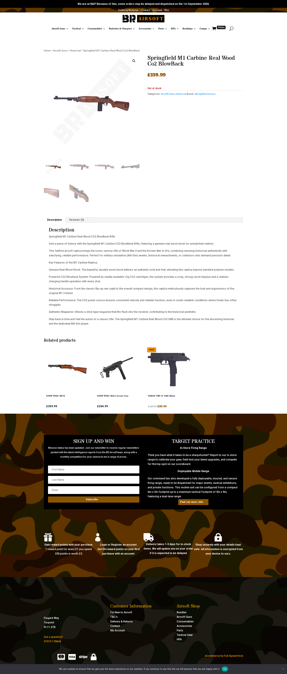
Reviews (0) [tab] (76, 219)
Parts (161, 28)
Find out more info (191, 502)
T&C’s (114, 616)
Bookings (188, 28)
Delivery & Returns (121, 621)
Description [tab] (54, 219)
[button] (134, 61)
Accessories (145, 28)
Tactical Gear (185, 635)
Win (166, 10)
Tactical (76, 28)
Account (157, 10)
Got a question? (53, 636)
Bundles (182, 612)
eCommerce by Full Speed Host (224, 655)
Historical (75, 50)
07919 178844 (52, 641)
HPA (173, 28)
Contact (145, 10)
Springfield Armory (204, 94)
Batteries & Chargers (120, 28)
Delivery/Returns (128, 10)
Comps (203, 28)
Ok (224, 669)
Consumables (95, 28)
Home (47, 50)
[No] (283, 669)
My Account (117, 630)
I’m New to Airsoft (121, 612)
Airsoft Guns (58, 28)
